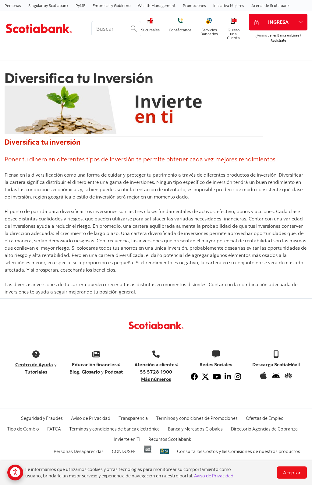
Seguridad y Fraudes (42, 418)
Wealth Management (157, 5)
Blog (74, 372)
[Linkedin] (228, 376)
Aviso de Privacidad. (214, 476)
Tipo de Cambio (23, 429)
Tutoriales (36, 372)
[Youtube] (217, 376)
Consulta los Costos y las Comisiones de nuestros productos (238, 451)
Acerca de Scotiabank (270, 5)
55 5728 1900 (156, 372)
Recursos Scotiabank (169, 439)
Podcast (114, 372)
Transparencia (133, 418)
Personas (13, 5)
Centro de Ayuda (34, 364)
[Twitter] (205, 376)
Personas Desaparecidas (79, 451)
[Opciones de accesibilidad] (15, 472)
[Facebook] (194, 376)
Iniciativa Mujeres (228, 5)
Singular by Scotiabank (48, 5)
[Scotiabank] (43, 28)
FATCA (54, 429)
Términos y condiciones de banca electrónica (114, 429)
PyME (80, 5)
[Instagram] (238, 376)
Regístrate (278, 40)
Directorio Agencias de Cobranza (264, 429)
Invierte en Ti (127, 439)
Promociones (194, 5)
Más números (156, 379)
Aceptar (292, 472)
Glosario (91, 372)
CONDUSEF (124, 451)
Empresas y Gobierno (111, 5)
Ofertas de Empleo (265, 418)
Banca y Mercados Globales (195, 429)
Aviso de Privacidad (90, 418)
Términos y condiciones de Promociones (197, 418)
